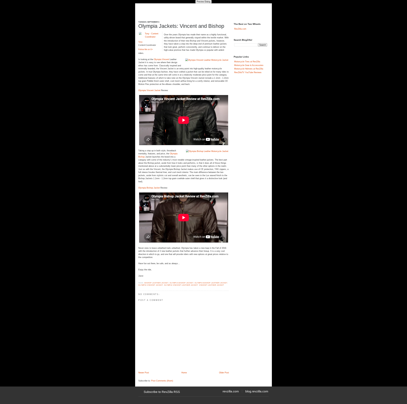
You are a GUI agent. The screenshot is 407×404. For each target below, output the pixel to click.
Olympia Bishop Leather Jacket (211, 283)
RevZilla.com (240, 29)
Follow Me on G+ (145, 49)
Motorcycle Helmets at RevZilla (248, 69)
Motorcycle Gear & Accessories (248, 65)
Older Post (224, 372)
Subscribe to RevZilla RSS (162, 392)
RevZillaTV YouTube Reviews (248, 72)
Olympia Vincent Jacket (149, 90)
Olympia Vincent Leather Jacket (181, 285)
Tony (140, 42)
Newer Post (143, 372)
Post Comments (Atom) (162, 381)
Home (184, 372)
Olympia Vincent (161, 59)
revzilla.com (231, 391)
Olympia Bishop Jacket (149, 188)
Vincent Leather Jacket (211, 285)
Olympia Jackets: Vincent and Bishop (181, 26)
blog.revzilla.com (256, 391)
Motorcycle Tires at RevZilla (247, 61)
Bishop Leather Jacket (156, 283)
